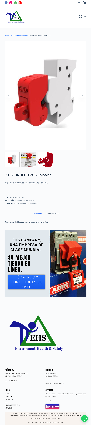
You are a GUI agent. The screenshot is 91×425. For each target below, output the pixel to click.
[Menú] (85, 17)
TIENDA (7, 394)
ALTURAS (8, 399)
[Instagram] (10, 2)
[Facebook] (6, 2)
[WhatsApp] (15, 2)
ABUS (16, 203)
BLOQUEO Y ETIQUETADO (24, 200)
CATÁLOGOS (9, 408)
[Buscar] (80, 16)
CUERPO (7, 397)
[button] (84, 418)
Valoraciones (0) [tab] (52, 213)
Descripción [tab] (37, 213)
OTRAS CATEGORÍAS (11, 405)
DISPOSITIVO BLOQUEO (29, 203)
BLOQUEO (8, 402)
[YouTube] (20, 2)
